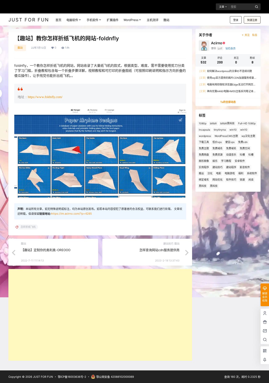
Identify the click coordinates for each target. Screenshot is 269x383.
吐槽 (242, 154)
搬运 (201, 173)
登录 (235, 20)
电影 (218, 173)
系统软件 (252, 173)
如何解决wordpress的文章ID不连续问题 (225, 71)
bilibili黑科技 (227, 123)
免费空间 (245, 148)
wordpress (205, 136)
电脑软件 (72, 20)
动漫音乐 (231, 154)
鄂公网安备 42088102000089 (115, 376)
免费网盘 (204, 154)
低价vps (217, 142)
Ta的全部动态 (228, 102)
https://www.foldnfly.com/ (45, 97)
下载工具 (204, 142)
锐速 (242, 179)
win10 (233, 129)
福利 (240, 173)
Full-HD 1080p (247, 123)
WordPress (131, 20)
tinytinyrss (220, 129)
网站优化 (217, 179)
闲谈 (250, 179)
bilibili (213, 123)
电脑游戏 (230, 173)
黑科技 (202, 186)
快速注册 (252, 20)
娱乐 (215, 161)
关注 (247, 35)
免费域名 (217, 148)
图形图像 (204, 161)
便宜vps (230, 142)
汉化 (209, 173)
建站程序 (231, 167)
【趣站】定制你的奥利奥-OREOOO (45, 250)
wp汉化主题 (248, 136)
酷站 (20, 47)
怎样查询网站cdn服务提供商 (159, 250)
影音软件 (245, 167)
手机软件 (92, 20)
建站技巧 (217, 167)
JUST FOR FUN (42, 376)
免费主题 (204, 148)
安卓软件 (240, 161)
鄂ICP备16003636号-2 (72, 376)
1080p (202, 123)
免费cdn (243, 142)
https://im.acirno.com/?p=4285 (71, 213)
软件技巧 (231, 179)
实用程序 (204, 167)
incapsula (204, 129)
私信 (254, 35)
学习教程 (226, 161)
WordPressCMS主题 (226, 136)
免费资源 (217, 154)
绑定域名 (204, 179)
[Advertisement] (100, 315)
